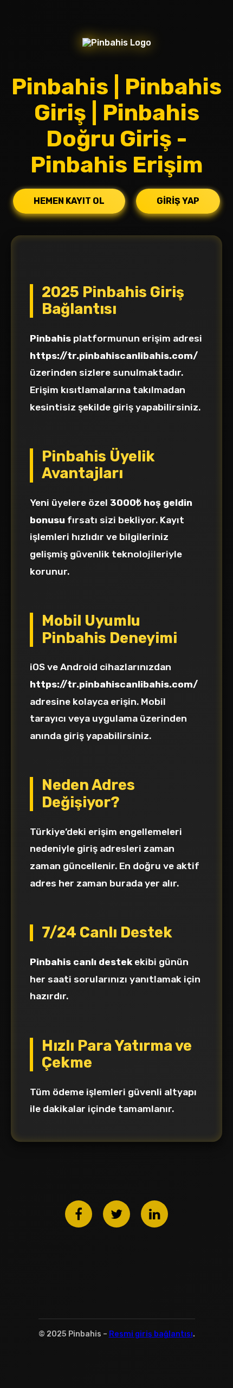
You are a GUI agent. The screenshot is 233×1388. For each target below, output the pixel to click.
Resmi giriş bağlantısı (151, 1334)
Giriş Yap (178, 201)
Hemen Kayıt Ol (69, 201)
